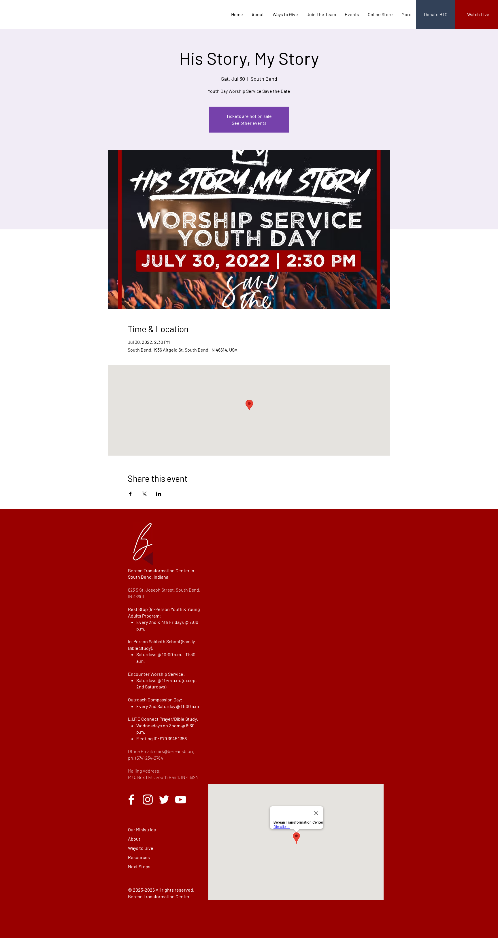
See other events (249, 123)
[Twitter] (164, 799)
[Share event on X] (144, 494)
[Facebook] (131, 799)
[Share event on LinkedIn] (158, 494)
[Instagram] (147, 799)
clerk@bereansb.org (174, 751)
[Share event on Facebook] (130, 494)
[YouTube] (180, 799)
